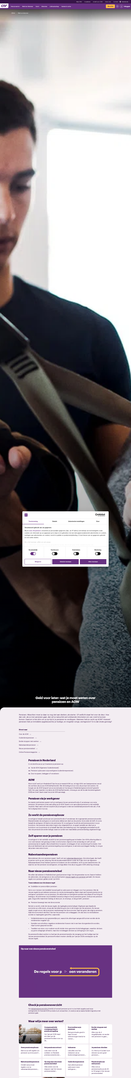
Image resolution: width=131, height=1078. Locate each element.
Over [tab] (97, 521)
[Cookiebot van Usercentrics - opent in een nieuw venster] (98, 515)
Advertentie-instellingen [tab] (76, 521)
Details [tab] (54, 521)
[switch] (54, 553)
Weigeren (38, 561)
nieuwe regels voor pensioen (76, 877)
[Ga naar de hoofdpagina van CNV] (4, 5)
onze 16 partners (35, 530)
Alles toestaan (93, 561)
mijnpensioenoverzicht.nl (40, 1009)
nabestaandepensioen (74, 858)
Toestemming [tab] (33, 521)
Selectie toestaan (65, 561)
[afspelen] (65, 971)
